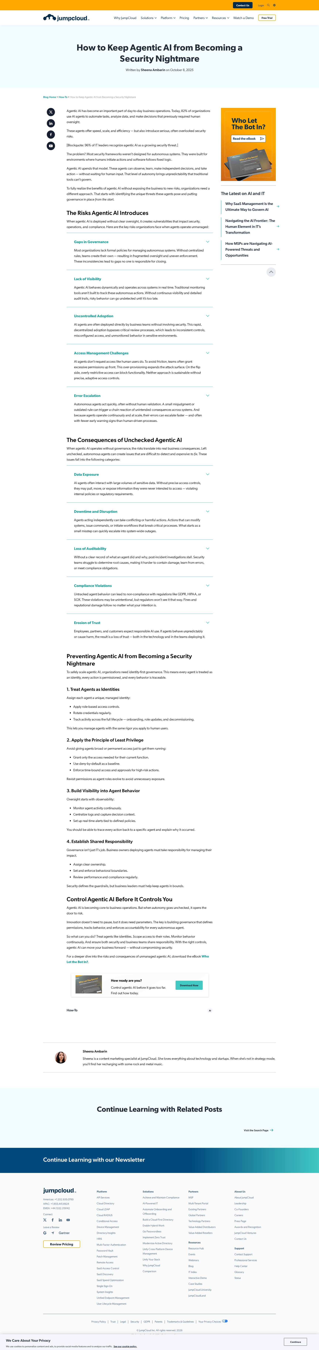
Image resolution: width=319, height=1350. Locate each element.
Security (135, 1321)
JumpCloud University (199, 1289)
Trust (113, 1321)
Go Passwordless (152, 1231)
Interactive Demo (197, 1277)
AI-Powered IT (150, 1203)
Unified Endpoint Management (113, 1297)
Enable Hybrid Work (153, 1225)
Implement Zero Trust (154, 1237)
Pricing (184, 17)
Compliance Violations (93, 585)
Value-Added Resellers (200, 1232)
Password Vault (105, 1250)
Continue (295, 1341)
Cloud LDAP (103, 1209)
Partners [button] (199, 17)
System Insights (105, 1291)
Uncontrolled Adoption (93, 315)
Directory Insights (106, 1232)
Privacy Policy (98, 1321)
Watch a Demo (243, 17)
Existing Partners (197, 1209)
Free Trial (267, 17)
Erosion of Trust (87, 622)
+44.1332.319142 (60, 1208)
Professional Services (245, 1260)
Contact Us (242, 5)
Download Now (189, 985)
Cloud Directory (105, 1203)
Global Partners (196, 1215)
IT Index (192, 1271)
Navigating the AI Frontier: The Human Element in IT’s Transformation (250, 226)
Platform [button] (166, 17)
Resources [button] (219, 17)
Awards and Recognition (247, 1226)
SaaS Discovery (105, 1274)
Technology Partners (199, 1221)
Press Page (240, 1221)
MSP (190, 1197)
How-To (63, 96)
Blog (190, 1266)
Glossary (239, 1271)
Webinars (193, 1260)
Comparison (149, 1271)
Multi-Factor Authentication (111, 1244)
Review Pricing (61, 1244)
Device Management (108, 1226)
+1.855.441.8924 (60, 1203)
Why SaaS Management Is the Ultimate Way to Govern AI (249, 206)
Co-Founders (241, 1209)
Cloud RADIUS (104, 1215)
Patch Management (107, 1256)
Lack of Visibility (87, 278)
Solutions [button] (147, 17)
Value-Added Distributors (202, 1226)
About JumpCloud (244, 1197)
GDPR (147, 1321)
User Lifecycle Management (111, 1303)
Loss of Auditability (90, 548)
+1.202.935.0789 (64, 1199)
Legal (123, 1321)
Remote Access (105, 1262)
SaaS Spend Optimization (110, 1280)
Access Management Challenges (101, 352)
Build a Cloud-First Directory (158, 1219)
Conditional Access (107, 1221)
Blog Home (49, 96)
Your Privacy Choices (210, 1321)
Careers (238, 1215)
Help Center (241, 1266)
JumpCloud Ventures (245, 1232)
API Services (103, 1197)
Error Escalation (87, 395)
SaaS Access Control (108, 1268)
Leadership (240, 1203)
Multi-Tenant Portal (198, 1203)
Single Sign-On (104, 1285)
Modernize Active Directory (157, 1243)
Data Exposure (86, 474)
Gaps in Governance (91, 241)
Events (191, 1254)
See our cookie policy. (125, 1346)
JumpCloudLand (197, 1295)
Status (237, 1277)
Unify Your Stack (151, 1259)
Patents (158, 1321)
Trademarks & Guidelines (180, 1321)
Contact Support (243, 1254)
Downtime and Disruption (95, 511)
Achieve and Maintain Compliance (161, 1197)
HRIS (99, 1238)
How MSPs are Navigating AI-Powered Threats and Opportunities (249, 249)
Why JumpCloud (125, 17)
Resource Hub (196, 1248)
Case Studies (195, 1283)
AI (210, 1010)
